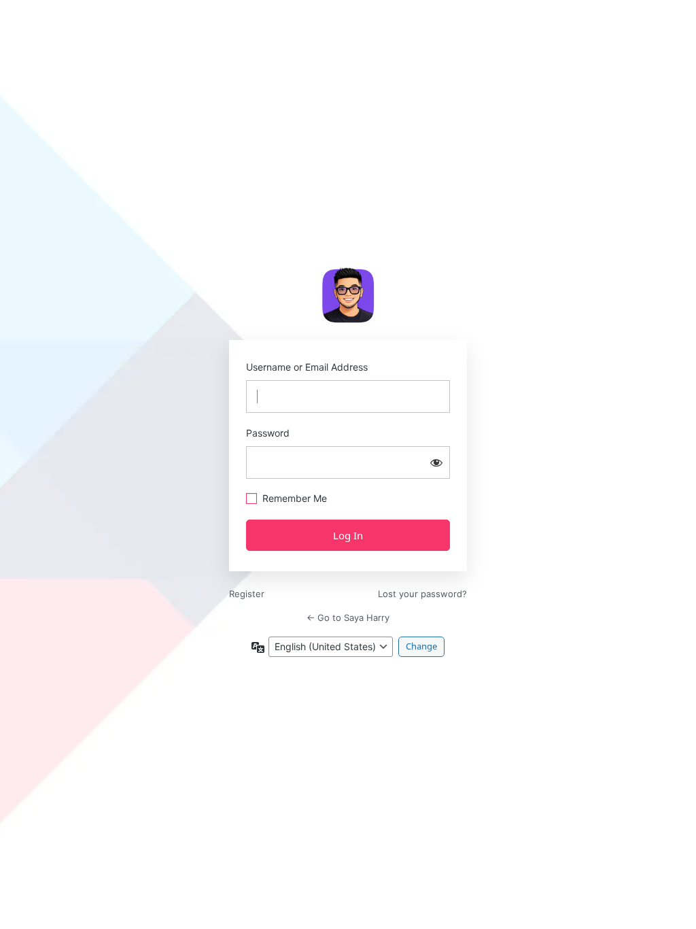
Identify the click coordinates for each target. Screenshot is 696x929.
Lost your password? (422, 593)
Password (268, 433)
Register (246, 593)
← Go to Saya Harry (348, 617)
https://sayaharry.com (348, 295)
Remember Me (294, 498)
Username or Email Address (307, 367)
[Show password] (436, 462)
